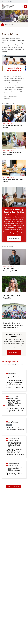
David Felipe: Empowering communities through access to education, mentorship (13, 325)
